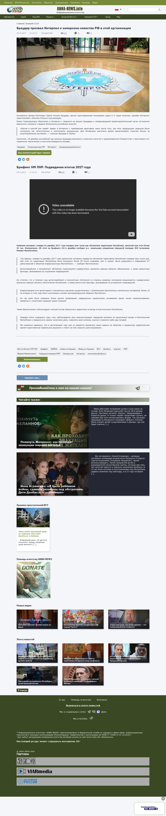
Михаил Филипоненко (26, 353)
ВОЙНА (54, 349)
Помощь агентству (81, 699)
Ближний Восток (69, 17)
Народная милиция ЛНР (49, 353)
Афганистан (9, 17)
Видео (95, 2)
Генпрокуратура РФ (36, 147)
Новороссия (68, 353)
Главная (20, 23)
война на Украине (67, 349)
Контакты (102, 699)
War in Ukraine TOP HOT (27, 349)
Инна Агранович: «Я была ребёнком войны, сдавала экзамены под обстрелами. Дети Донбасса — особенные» (51, 489)
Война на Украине (86, 349)
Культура (86, 2)
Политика (8, 2)
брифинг (44, 349)
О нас (62, 699)
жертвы (117, 349)
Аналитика (75, 2)
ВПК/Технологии (22, 2)
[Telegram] (23, 159)
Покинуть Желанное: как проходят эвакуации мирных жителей (46, 443)
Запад (107, 17)
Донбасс (107, 349)
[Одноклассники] (27, 159)
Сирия (23, 17)
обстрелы (80, 353)
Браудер (21, 147)
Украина (49, 17)
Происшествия (61, 2)
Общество (48, 2)
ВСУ (98, 349)
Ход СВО (36, 17)
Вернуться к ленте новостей (83, 705)
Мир (118, 17)
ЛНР (125, 349)
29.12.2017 (27, 33)
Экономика (36, 2)
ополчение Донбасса (97, 353)
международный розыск (70, 147)
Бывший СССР (91, 17)
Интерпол (52, 147)
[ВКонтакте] (19, 159)
